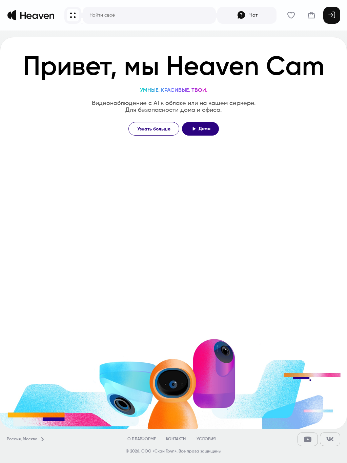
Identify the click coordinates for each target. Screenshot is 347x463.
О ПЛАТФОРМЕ (141, 439)
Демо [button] (204, 128)
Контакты (176, 439)
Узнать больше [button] (153, 129)
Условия (206, 439)
